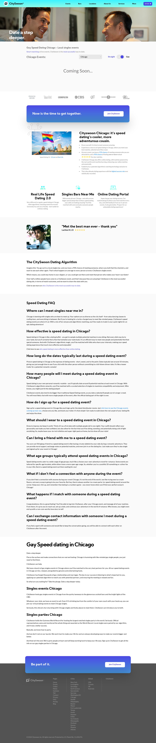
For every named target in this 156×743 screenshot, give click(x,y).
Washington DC (76, 695)
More (134, 4)
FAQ (54, 699)
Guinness (56, 691)
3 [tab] (67, 247)
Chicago (73, 697)
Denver (73, 725)
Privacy (55, 697)
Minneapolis (75, 721)
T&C (54, 693)
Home (55, 682)
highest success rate (118, 171)
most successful (69, 52)
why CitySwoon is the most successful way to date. (61, 286)
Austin (73, 712)
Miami (73, 706)
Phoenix (73, 727)
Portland (73, 723)
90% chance (98, 154)
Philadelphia (75, 702)
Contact (55, 695)
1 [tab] (63, 247)
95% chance (103, 152)
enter (147, 4)
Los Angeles (74, 684)
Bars (79, 4)
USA (89, 682)
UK (89, 686)
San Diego (74, 686)
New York (74, 682)
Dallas (73, 717)
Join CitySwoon (114, 114)
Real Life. (60, 157)
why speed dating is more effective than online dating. (59, 349)
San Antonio (75, 719)
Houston (73, 714)
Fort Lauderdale (76, 708)
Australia (91, 689)
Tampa (73, 710)
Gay (127, 57)
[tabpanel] (78, 237)
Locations (92, 4)
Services (121, 4)
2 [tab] (65, 247)
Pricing (55, 702)
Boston (73, 704)
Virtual (53, 157)
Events (68, 4)
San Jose (73, 693)
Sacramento (75, 691)
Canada (90, 684)
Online (55, 686)
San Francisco (75, 689)
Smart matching (33, 52)
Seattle (73, 699)
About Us (107, 4)
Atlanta (73, 729)
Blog (54, 704)
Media (55, 689)
